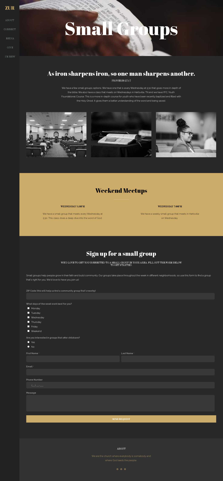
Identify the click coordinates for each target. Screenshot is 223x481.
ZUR (10, 8)
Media (10, 38)
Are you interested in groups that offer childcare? (53, 338)
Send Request (121, 418)
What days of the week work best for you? (49, 304)
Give (10, 48)
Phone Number (34, 380)
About (10, 20)
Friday (34, 326)
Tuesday (35, 313)
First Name (32, 353)
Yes (33, 342)
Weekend (36, 331)
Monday (35, 308)
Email (29, 366)
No (32, 346)
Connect (10, 29)
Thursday (36, 322)
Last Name (127, 353)
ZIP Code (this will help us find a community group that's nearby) (61, 291)
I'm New (10, 57)
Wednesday (37, 317)
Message (31, 393)
